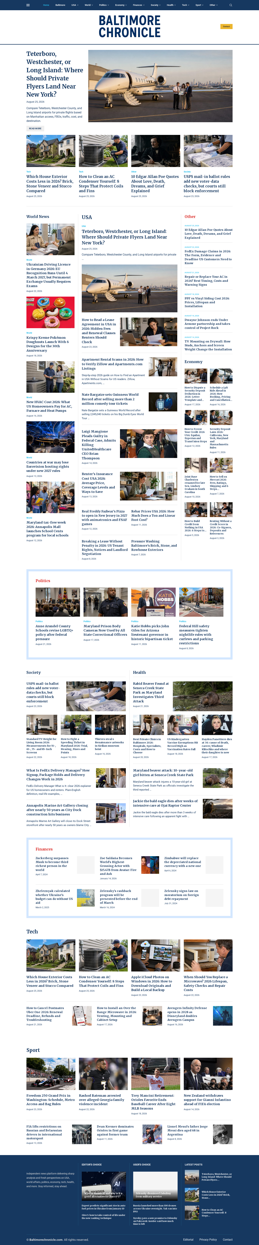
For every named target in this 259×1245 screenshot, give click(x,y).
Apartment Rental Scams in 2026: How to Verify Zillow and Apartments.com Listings (113, 363)
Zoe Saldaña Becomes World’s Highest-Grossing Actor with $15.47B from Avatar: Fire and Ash (118, 866)
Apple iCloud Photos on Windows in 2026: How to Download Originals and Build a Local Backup (151, 983)
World (88, 5)
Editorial (188, 1239)
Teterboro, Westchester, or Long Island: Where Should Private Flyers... (217, 1177)
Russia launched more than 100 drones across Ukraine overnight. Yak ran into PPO (155, 1208)
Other (212, 5)
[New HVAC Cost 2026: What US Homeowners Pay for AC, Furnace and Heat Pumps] (50, 389)
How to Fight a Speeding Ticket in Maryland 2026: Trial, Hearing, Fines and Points (74, 745)
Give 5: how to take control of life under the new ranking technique (103, 1216)
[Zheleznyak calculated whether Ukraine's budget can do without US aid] (86, 898)
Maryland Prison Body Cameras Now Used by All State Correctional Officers (105, 630)
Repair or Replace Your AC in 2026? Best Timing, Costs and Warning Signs (206, 280)
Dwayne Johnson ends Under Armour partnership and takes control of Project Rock (207, 324)
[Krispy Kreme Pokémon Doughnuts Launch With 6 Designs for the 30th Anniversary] (50, 327)
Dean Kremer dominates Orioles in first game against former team (115, 1130)
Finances (137, 5)
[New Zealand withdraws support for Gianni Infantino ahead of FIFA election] (208, 1084)
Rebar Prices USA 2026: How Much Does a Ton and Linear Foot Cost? (153, 515)
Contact (226, 26)
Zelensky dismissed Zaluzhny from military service (153, 1195)
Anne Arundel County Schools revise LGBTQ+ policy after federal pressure (54, 632)
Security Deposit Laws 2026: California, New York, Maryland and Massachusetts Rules (220, 438)
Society (154, 5)
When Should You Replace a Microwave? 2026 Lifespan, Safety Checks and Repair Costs (206, 983)
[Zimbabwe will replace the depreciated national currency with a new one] (214, 865)
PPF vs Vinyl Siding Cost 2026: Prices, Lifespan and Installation (207, 302)
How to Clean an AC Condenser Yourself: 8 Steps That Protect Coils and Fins (101, 981)
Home (46, 5)
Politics (103, 5)
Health (170, 5)
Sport (198, 5)
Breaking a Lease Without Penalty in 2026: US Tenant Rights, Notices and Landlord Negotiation (105, 547)
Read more (35, 128)
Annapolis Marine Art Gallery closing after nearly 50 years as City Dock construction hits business (57, 809)
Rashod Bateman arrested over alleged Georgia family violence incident (101, 1100)
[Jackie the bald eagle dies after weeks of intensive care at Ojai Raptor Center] (218, 809)
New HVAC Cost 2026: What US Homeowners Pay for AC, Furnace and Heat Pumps (49, 406)
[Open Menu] (28, 5)
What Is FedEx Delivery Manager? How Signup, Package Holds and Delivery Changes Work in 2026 (58, 774)
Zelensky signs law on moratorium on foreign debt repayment (181, 895)
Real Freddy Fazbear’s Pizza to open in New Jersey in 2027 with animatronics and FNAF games (104, 517)
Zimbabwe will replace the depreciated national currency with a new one (182, 862)
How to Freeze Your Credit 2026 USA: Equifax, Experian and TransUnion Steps (196, 435)
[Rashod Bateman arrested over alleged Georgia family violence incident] (103, 1084)
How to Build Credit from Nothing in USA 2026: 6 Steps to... (195, 526)
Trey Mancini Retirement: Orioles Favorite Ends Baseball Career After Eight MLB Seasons (153, 1102)
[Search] (231, 5)
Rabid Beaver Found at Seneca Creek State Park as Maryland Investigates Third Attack (151, 692)
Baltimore (60, 5)
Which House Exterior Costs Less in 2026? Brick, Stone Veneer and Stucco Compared (49, 981)
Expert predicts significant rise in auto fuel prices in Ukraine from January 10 (103, 1207)
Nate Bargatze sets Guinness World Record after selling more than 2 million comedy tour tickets (110, 399)
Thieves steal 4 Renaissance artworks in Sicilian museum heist (109, 744)
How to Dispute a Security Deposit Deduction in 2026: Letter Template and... (195, 394)
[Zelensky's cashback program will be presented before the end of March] (150, 898)
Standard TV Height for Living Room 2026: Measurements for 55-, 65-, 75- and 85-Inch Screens (41, 745)
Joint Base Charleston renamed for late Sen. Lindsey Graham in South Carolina (195, 484)
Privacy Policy (208, 1239)
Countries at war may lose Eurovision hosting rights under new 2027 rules (47, 466)
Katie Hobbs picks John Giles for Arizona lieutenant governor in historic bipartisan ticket (152, 632)
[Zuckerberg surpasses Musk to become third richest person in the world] (86, 865)
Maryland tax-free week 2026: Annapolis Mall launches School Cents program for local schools (47, 528)
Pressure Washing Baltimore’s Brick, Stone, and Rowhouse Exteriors (154, 545)
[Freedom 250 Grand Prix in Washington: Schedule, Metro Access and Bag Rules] (50, 1084)
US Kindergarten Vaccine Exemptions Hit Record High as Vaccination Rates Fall (182, 744)
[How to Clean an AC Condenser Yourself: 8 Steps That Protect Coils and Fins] (103, 166)
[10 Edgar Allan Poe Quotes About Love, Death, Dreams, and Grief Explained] (155, 166)
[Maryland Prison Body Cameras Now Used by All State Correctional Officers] (106, 615)
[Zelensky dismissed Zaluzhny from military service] (155, 1186)
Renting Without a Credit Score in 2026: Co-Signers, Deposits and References (221, 527)
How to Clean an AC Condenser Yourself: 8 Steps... (214, 1212)
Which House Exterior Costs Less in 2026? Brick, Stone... (216, 1195)
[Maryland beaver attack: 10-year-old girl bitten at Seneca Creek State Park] (218, 778)
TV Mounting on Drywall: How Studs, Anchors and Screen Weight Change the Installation (208, 345)
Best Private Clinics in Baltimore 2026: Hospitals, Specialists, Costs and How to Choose (147, 746)
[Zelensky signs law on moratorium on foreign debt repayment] (214, 898)
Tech (184, 5)
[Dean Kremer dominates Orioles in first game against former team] (152, 1134)
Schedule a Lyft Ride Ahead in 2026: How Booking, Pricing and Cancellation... (221, 394)
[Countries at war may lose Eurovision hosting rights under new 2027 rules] (50, 449)
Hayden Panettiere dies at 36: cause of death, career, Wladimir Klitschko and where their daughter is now (217, 746)
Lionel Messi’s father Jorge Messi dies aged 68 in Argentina (187, 1130)
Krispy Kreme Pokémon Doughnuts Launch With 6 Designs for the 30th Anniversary (47, 344)
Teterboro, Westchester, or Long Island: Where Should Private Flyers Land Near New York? (124, 237)
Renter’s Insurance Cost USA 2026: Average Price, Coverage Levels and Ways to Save (98, 483)
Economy (119, 5)
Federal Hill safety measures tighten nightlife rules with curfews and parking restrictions (196, 634)
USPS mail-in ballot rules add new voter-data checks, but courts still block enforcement (43, 692)
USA (74, 5)
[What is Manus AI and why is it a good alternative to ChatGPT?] (104, 1186)
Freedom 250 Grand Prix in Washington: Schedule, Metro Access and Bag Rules (50, 1100)
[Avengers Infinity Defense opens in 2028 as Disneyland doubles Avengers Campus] (223, 1016)
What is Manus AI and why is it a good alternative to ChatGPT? (103, 1195)
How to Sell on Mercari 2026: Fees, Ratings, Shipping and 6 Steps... (219, 483)
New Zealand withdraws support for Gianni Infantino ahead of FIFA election (207, 1100)
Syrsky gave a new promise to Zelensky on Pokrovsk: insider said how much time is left (155, 1221)
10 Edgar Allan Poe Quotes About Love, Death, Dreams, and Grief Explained (209, 233)
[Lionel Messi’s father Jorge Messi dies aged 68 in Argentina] (223, 1134)
